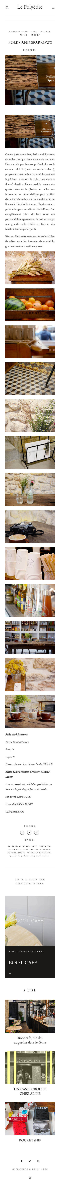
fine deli (29, 849)
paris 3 (15, 856)
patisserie (27, 856)
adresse (12, 846)
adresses (24, 846)
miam (21, 852)
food (38, 849)
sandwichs (42, 856)
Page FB (9, 757)
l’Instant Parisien (39, 789)
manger (12, 852)
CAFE (34, 32)
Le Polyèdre (30, 7)
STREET (35, 35)
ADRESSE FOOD (18, 32)
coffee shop (15, 849)
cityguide (44, 846)
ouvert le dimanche (39, 852)
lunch (46, 849)
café (34, 846)
